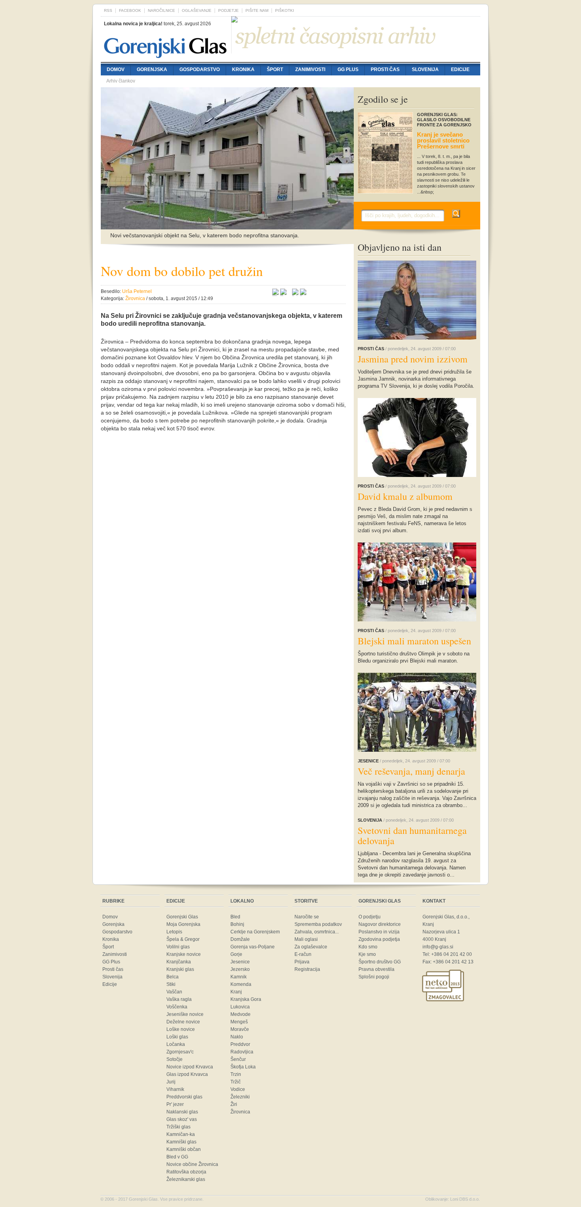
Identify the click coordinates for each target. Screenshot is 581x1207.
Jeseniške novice (185, 1014)
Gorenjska (152, 69)
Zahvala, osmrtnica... (316, 932)
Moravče (239, 1029)
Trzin (235, 1074)
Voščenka (176, 1007)
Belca (172, 977)
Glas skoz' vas (181, 1119)
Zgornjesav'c (180, 1052)
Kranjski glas (180, 969)
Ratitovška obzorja (186, 1172)
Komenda (240, 984)
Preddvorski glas (184, 1097)
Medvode (240, 1014)
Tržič (235, 1082)
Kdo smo (367, 947)
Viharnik (175, 1089)
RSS (108, 10)
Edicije (460, 69)
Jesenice (240, 962)
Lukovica (240, 1007)
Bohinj (237, 924)
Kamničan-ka (180, 1134)
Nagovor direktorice (379, 924)
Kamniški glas (181, 1142)
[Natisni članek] (303, 293)
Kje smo (367, 954)
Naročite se (306, 917)
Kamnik (238, 977)
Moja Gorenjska (183, 924)
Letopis (174, 932)
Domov (115, 69)
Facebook (130, 10)
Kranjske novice (183, 954)
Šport (275, 69)
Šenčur (238, 1059)
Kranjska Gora (245, 999)
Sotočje (174, 1059)
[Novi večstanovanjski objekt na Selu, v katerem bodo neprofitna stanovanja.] (227, 225)
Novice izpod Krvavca (189, 1067)
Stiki (170, 984)
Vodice (237, 1089)
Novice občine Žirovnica (192, 1164)
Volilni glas (178, 947)
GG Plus (348, 69)
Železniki (240, 1097)
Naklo (236, 1037)
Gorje (236, 954)
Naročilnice (161, 10)
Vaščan (174, 992)
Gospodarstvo (199, 69)
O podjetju (369, 917)
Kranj (236, 992)
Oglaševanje (196, 10)
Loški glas (177, 1037)
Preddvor (240, 1044)
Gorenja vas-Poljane (252, 947)
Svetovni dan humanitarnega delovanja (412, 835)
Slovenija (425, 69)
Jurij (170, 1082)
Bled (235, 917)
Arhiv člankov (120, 81)
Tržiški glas (178, 1127)
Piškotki (284, 10)
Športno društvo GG (379, 962)
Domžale (240, 939)
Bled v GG (177, 1157)
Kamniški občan (183, 1149)
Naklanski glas (182, 1112)
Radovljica (241, 1052)
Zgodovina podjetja (379, 939)
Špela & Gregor (183, 939)
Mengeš (239, 1022)
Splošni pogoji (373, 977)
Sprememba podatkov (318, 924)
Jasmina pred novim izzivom (413, 359)
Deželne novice (183, 1022)
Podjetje (228, 10)
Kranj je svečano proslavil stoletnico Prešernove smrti (443, 140)
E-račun (302, 954)
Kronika (243, 69)
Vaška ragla (179, 999)
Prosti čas (385, 69)
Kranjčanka (178, 962)
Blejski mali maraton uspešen (414, 640)
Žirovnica (240, 1112)
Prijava (301, 962)
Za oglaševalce (310, 947)
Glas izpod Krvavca (187, 1074)
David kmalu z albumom (405, 496)
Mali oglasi (306, 939)
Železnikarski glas (185, 1179)
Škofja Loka (243, 1067)
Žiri (233, 1104)
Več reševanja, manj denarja (411, 771)
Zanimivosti (310, 69)
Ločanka (175, 1044)
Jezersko (240, 969)
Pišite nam (256, 10)
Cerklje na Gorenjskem (255, 932)
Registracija (307, 969)
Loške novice (180, 1029)
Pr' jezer (175, 1104)
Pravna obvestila (376, 969)
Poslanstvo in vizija (379, 932)
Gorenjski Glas (182, 917)
